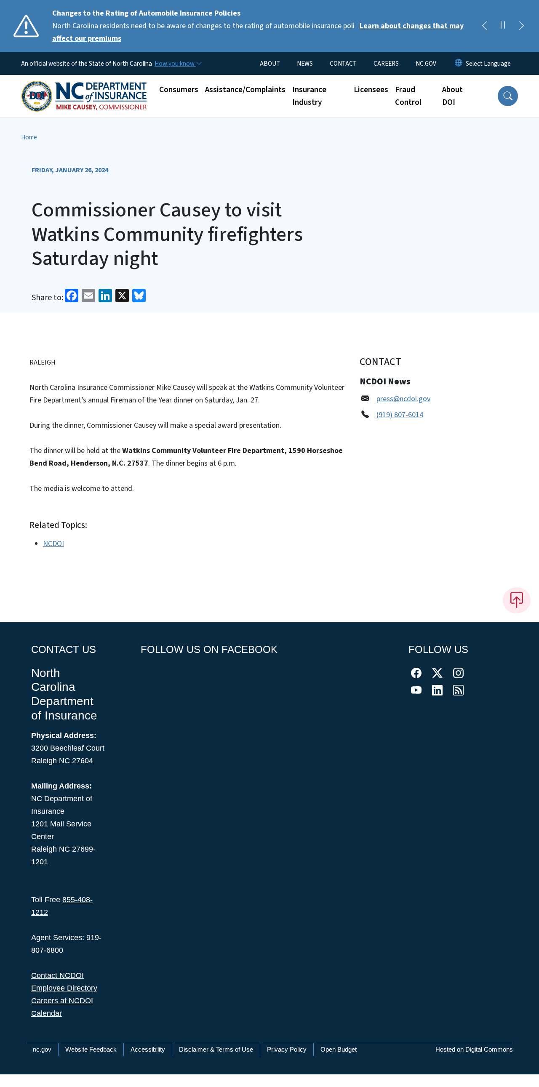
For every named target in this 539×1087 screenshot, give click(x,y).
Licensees (371, 90)
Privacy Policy (287, 1049)
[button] (508, 96)
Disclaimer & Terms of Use (216, 1049)
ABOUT (270, 63)
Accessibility (148, 1049)
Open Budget (338, 1049)
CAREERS (386, 63)
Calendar (46, 1013)
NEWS (305, 63)
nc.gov (42, 1049)
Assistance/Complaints (245, 90)
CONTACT (343, 63)
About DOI (452, 96)
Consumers (178, 90)
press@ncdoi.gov (403, 399)
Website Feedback (91, 1049)
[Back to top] (517, 600)
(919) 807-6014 (399, 415)
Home (29, 137)
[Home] (84, 87)
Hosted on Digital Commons (474, 1049)
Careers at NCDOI (62, 1000)
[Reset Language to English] (458, 63)
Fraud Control (408, 96)
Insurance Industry (309, 96)
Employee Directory (64, 988)
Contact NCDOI (57, 975)
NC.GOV (426, 63)
